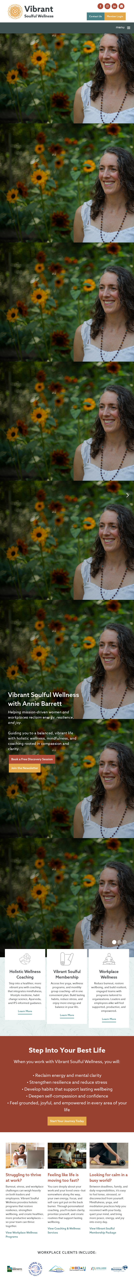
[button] (123, 27)
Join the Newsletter (24, 768)
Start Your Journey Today (67, 1121)
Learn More (25, 1011)
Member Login (115, 16)
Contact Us (95, 16)
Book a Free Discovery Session (32, 759)
